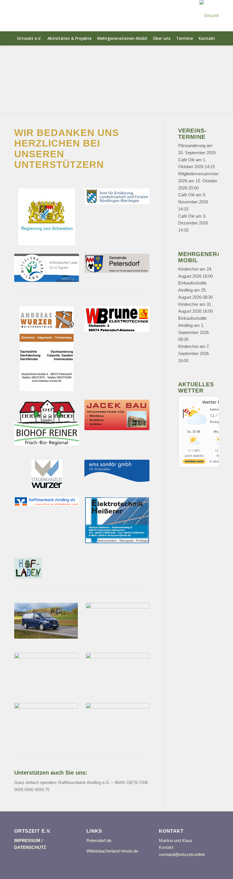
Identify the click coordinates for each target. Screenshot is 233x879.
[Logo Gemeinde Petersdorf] (116, 263)
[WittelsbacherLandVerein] (46, 268)
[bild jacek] (116, 415)
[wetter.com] (194, 462)
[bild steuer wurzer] (46, 474)
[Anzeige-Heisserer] (116, 520)
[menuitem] (29, 38)
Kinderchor (188, 269)
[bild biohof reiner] (46, 422)
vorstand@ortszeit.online (182, 854)
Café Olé (186, 159)
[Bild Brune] (116, 319)
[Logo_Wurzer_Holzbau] (47, 348)
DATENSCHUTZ (30, 847)
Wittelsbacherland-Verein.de (112, 851)
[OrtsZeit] (209, 15)
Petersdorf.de (98, 840)
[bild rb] (46, 501)
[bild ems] (116, 471)
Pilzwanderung (191, 145)
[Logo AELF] (116, 196)
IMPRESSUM (27, 840)
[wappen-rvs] (46, 216)
